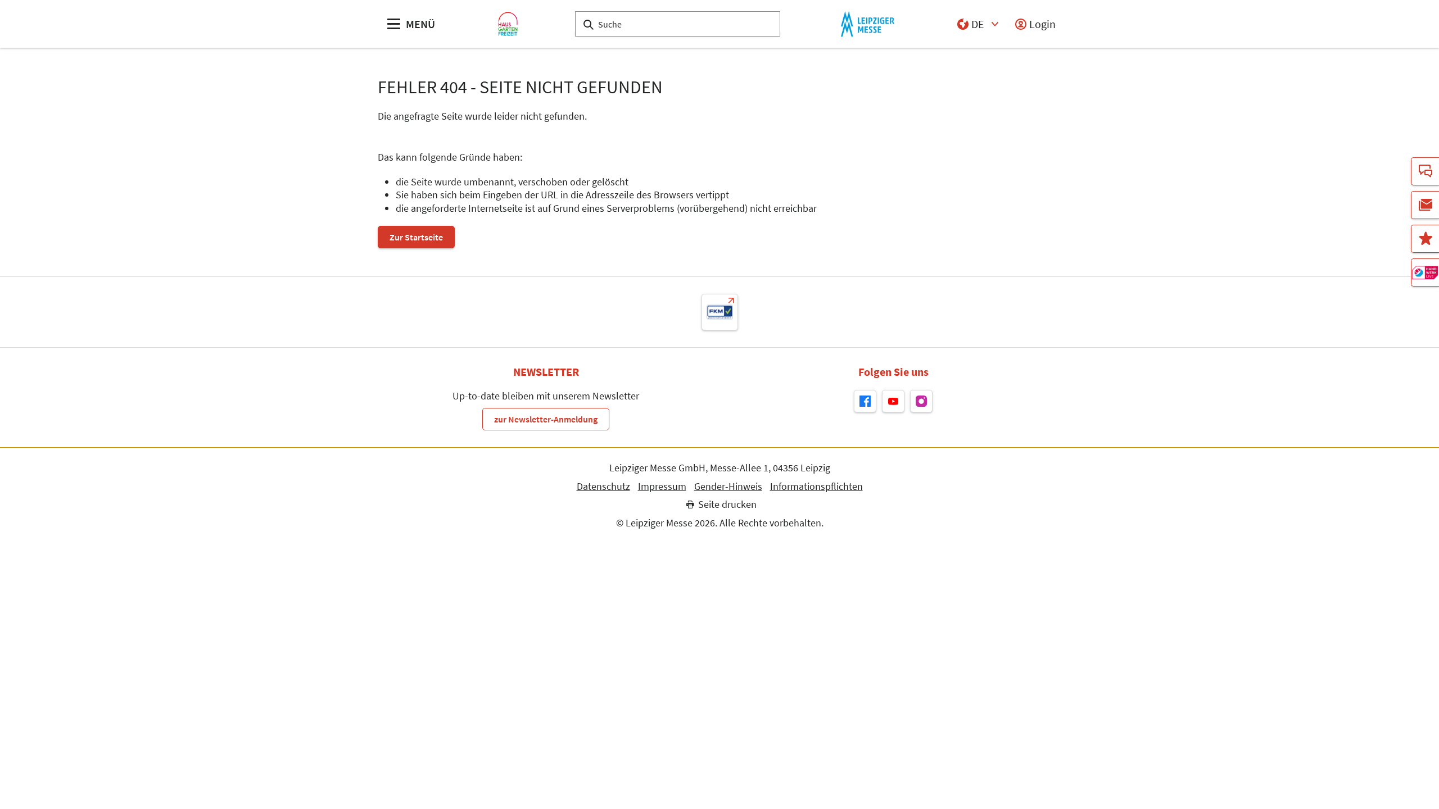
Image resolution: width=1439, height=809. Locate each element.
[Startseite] (508, 24)
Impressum (662, 486)
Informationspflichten (816, 486)
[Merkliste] (1425, 239)
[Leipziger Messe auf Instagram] (921, 401)
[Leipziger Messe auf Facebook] (865, 401)
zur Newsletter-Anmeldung (546, 419)
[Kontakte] (1425, 171)
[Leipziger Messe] (867, 24)
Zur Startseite (416, 237)
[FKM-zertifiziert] (720, 312)
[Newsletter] (1425, 205)
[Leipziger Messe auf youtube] (893, 401)
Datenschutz (603, 486)
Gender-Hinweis (728, 486)
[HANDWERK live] (1425, 272)
